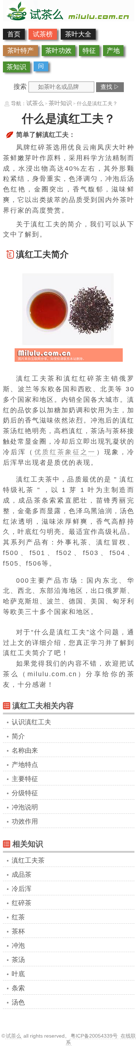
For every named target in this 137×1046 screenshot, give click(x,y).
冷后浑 (21, 888)
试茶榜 (43, 34)
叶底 (18, 974)
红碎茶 (21, 903)
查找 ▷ (109, 87)
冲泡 (18, 945)
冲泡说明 (25, 807)
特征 (89, 50)
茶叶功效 (58, 50)
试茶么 (35, 103)
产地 (113, 50)
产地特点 (25, 764)
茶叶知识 (60, 103)
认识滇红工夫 (31, 722)
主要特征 (25, 778)
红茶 (18, 917)
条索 (18, 988)
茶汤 (18, 959)
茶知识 (16, 67)
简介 (18, 736)
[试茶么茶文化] (68, 19)
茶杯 (18, 931)
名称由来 (25, 750)
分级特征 (25, 793)
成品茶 (21, 874)
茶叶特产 (20, 50)
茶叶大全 (78, 34)
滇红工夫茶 (28, 860)
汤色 (18, 1002)
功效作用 (25, 821)
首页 (13, 34)
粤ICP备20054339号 (94, 1036)
